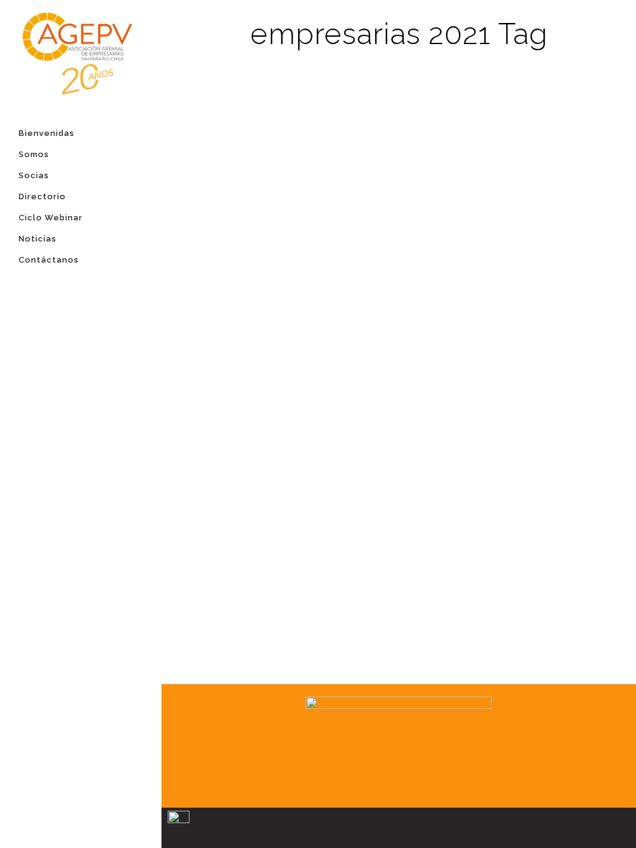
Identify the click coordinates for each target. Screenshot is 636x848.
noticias (264, 128)
